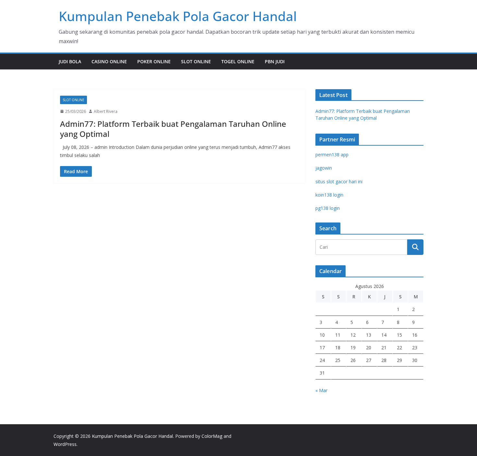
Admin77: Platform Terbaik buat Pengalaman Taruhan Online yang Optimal (173, 128)
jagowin (323, 168)
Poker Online (154, 61)
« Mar (321, 390)
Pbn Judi (275, 61)
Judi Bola (70, 61)
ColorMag (212, 436)
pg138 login (327, 208)
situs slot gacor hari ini (338, 181)
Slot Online (196, 61)
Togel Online (237, 61)
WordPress (65, 444)
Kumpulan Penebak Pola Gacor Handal (178, 16)
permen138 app (332, 154)
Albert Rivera (105, 111)
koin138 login (329, 195)
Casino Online (109, 61)
